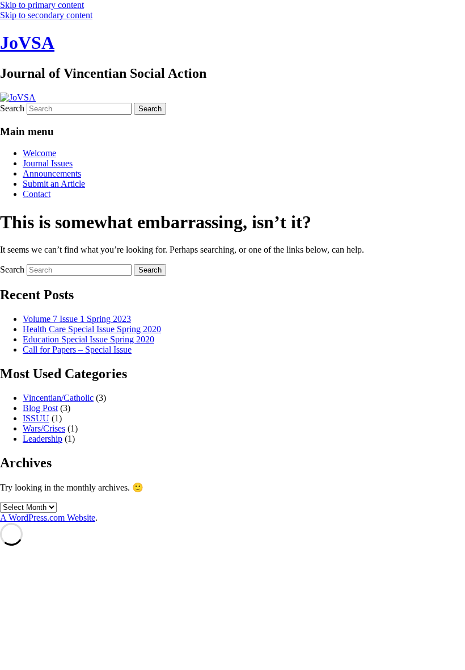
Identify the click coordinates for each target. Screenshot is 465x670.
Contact (36, 194)
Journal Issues (48, 163)
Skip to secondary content (46, 15)
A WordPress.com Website (47, 517)
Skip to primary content (42, 5)
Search (12, 108)
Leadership (42, 438)
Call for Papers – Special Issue (77, 349)
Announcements (52, 173)
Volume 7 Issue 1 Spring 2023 (77, 319)
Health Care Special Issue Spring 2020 (92, 329)
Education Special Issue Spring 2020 (88, 339)
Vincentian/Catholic (58, 398)
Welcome (39, 153)
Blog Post (40, 408)
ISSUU (36, 418)
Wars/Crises (44, 428)
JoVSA (27, 42)
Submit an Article (54, 184)
